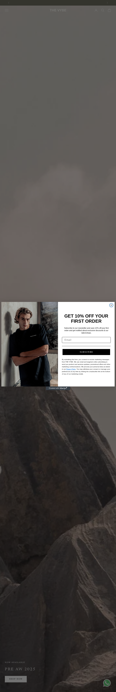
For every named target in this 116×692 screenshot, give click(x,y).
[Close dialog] (111, 305)
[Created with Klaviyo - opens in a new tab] (58, 388)
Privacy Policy (71, 369)
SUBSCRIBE (86, 352)
